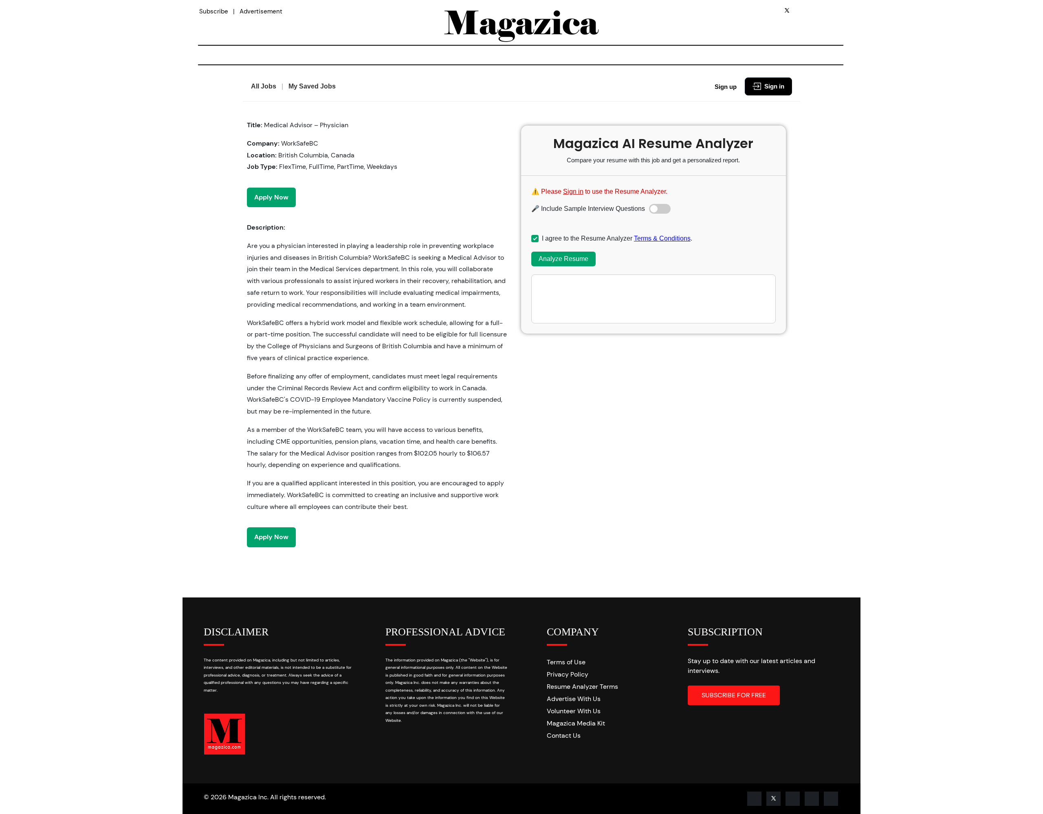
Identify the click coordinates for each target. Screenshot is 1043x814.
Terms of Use (566, 662)
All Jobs (263, 86)
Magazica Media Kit (576, 723)
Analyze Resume (563, 258)
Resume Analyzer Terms (582, 686)
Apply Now (271, 197)
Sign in (774, 86)
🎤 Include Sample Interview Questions (588, 208)
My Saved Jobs (312, 86)
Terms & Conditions (662, 238)
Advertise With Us (574, 699)
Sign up (726, 86)
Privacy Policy (567, 674)
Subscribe (213, 11)
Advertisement (261, 11)
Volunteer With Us (574, 711)
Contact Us (564, 735)
